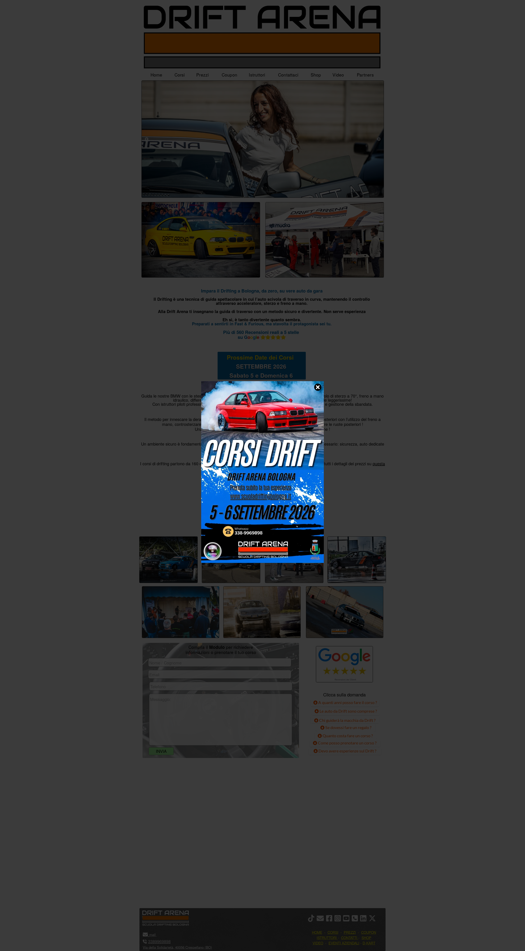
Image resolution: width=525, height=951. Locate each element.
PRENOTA (261, 522)
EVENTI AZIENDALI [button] (344, 942)
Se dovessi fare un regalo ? (347, 727)
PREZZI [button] (350, 932)
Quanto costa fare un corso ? (348, 735)
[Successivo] (379, 139)
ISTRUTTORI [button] (327, 937)
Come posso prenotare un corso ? (347, 742)
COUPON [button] (368, 932)
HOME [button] (317, 932)
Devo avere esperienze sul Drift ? (347, 750)
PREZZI (220, 522)
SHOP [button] (366, 937)
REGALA (305, 522)
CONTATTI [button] (349, 937)
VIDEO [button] (318, 942)
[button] (156, 934)
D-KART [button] (369, 942)
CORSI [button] (333, 932)
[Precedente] (147, 139)
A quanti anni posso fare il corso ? (347, 702)
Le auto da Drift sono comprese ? (348, 711)
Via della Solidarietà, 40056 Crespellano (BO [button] (177, 947)
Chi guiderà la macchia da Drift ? (346, 720)
